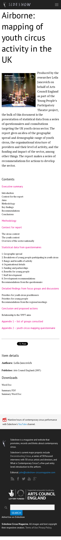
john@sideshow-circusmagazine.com (37, 472)
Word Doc (7, 384)
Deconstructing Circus (20, 456)
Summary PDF (9, 390)
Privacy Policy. (45, 527)
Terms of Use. (31, 527)
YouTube (22, 424)
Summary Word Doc (11, 394)
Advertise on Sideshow (13, 517)
